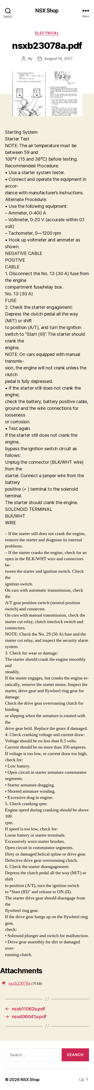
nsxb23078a (19, 983)
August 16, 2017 (58, 58)
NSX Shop (46, 10)
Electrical (47, 33)
